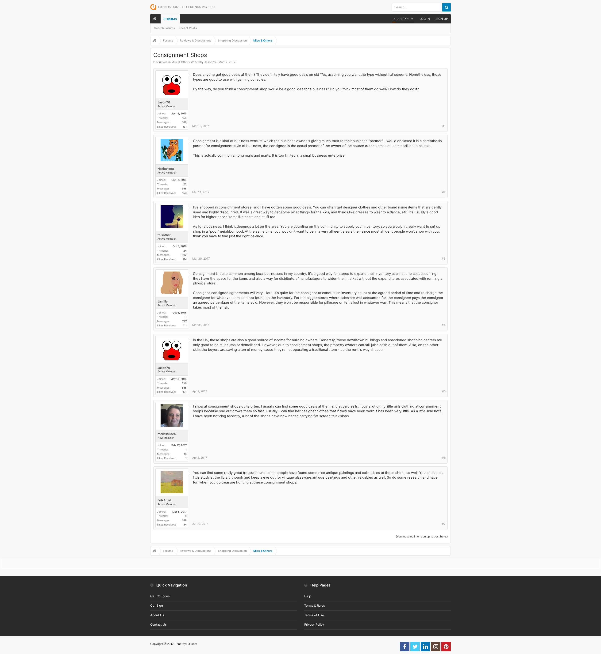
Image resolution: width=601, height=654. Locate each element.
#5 (444, 391)
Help (307, 596)
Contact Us (158, 624)
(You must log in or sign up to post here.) (422, 536)
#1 (444, 126)
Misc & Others (180, 62)
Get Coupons (160, 596)
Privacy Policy (314, 624)
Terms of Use (314, 615)
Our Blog (156, 605)
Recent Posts (188, 28)
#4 (444, 325)
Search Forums (164, 28)
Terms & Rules (314, 605)
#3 (444, 258)
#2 (444, 192)
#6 (444, 457)
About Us (157, 615)
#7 (444, 523)
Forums (170, 19)
